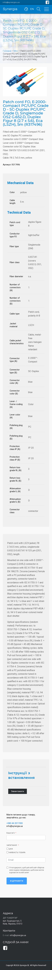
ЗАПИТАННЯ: (11, 845)
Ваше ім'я (10, 833)
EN (32, 9)
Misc (16, 51)
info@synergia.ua (11, 2)
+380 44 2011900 (14, 823)
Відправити (16, 881)
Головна (7, 51)
